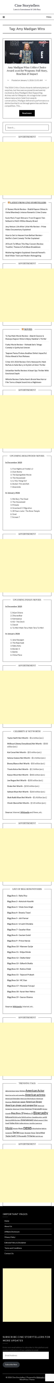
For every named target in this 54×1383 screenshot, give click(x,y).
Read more (27, 113)
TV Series (31, 1136)
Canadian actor (37, 1117)
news (27, 1127)
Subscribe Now (11, 1364)
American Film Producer (28, 1098)
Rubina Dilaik (25, 969)
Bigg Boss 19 (17, 1113)
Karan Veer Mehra (27, 991)
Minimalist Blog (42, 1377)
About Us (8, 1226)
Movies (28, 329)
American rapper (19, 1102)
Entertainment (27, 1120)
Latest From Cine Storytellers (28, 202)
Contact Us (9, 1253)
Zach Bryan (39, 1136)
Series (16, 1132)
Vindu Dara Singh (26, 907)
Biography (40, 1113)
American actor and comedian (15, 1095)
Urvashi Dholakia (26, 924)
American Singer (34, 1101)
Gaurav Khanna (26, 997)
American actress (35, 1094)
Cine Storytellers (27, 5)
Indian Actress (24, 1123)
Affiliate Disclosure (12, 1232)
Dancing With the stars (12, 1120)
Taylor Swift (10, 1136)
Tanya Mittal (40, 1133)
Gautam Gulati (25, 935)
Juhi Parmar (24, 918)
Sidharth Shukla (26, 963)
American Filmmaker (12, 1098)
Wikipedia (24, 812)
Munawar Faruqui (27, 986)
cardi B (44, 1117)
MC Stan (23, 980)
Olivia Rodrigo (36, 1128)
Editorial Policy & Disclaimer (15, 1243)
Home (7, 1221)
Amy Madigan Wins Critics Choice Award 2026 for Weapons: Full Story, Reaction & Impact (27, 70)
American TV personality (33, 1109)
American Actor (34, 1090)
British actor (17, 1117)
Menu (48, 17)
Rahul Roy (23, 896)
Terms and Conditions (13, 1248)
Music (20, 1128)
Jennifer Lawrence (35, 1123)
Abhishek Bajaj (10, 1091)
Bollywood (9, 1117)
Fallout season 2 (39, 1120)
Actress (22, 1091)
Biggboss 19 (28, 1113)
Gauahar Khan (25, 929)
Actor (17, 1091)
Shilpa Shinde (25, 952)
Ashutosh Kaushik (26, 901)
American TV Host (18, 1109)
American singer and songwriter (21, 1105)
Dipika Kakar (25, 958)
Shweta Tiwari (25, 913)
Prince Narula (24, 941)
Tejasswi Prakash (27, 975)
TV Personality (21, 1136)
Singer (22, 1133)
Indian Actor (14, 1123)
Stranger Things (30, 1133)
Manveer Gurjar (26, 946)
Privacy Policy (10, 1237)
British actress (27, 1117)
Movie (9, 1128)
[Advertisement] (27, 168)
